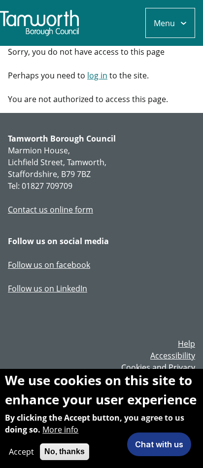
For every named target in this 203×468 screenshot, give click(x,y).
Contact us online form (50, 209)
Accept (21, 451)
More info (60, 429)
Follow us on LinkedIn (47, 288)
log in (97, 75)
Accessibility (172, 355)
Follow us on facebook (49, 264)
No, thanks (64, 451)
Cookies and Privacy (158, 367)
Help (186, 343)
